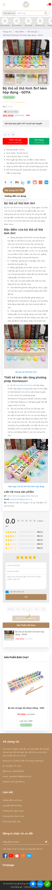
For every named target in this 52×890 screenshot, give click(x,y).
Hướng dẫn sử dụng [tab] (15, 196)
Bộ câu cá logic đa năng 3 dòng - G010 (26, 708)
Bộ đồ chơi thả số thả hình (21, 385)
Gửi (26, 597)
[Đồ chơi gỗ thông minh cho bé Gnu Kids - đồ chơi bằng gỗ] (26, 4)
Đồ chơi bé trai (16, 25)
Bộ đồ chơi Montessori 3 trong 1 (18, 207)
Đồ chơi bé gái (5, 25)
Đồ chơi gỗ (28, 25)
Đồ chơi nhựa (40, 25)
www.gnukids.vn (18, 781)
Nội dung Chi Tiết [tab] (14, 190)
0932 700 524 (13, 496)
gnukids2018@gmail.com (21, 499)
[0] (47, 4)
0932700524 (18, 771)
